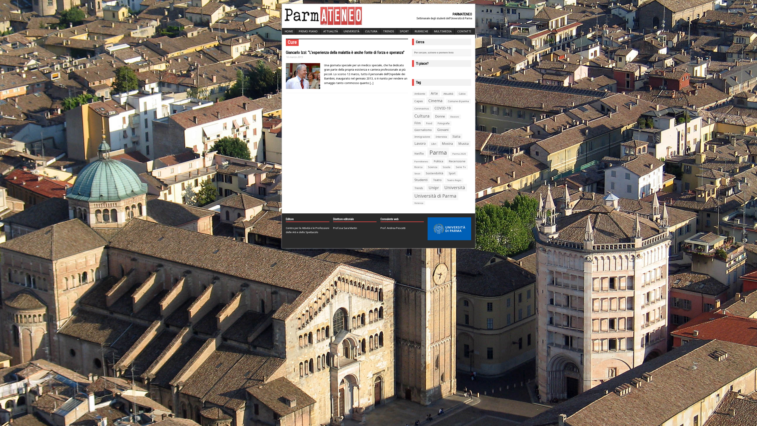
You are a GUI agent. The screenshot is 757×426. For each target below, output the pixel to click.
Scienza (432, 167)
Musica (463, 143)
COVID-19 (442, 108)
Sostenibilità (434, 173)
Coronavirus (421, 108)
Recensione (457, 161)
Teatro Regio (454, 180)
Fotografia (443, 123)
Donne (440, 116)
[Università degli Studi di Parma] (449, 228)
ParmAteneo (421, 161)
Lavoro (420, 143)
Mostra (447, 143)
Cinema (435, 100)
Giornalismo (423, 130)
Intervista (441, 136)
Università (351, 31)
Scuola (446, 167)
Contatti (464, 31)
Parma (438, 152)
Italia (456, 136)
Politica (438, 161)
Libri (433, 144)
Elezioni (454, 116)
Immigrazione (422, 136)
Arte (434, 93)
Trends (388, 31)
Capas (418, 101)
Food (429, 123)
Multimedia (443, 31)
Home (289, 31)
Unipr (434, 187)
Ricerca (418, 167)
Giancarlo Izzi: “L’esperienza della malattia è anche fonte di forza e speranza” (345, 52)
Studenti (421, 180)
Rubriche (421, 31)
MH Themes (324, 250)
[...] (371, 83)
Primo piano (308, 31)
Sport (404, 31)
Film (417, 123)
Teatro (437, 180)
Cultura (371, 31)
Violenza (418, 203)
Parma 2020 (459, 153)
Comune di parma (458, 101)
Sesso (417, 173)
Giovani (443, 130)
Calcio (462, 93)
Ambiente (419, 93)
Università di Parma (435, 196)
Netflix (419, 153)
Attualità (330, 31)
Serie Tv (461, 167)
